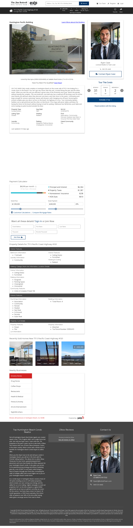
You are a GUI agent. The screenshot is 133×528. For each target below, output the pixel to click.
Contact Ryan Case (107, 74)
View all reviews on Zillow (66, 440)
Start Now (58, 83)
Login (122, 3)
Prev (89, 90)
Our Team (102, 3)
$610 (81, 196)
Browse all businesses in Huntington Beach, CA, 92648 (26, 418)
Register (113, 3)
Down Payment (52, 201)
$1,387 (80, 190)
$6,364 (80, 187)
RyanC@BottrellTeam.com (102, 481)
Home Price (14, 201)
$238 (81, 193)
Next (121, 90)
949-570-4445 (106, 69)
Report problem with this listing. (105, 106)
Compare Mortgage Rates (41, 212)
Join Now (17, 237)
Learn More (73, 22)
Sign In (38, 221)
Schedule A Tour (104, 100)
